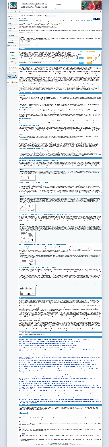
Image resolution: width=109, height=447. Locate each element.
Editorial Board (11, 33)
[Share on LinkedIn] (99, 19)
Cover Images (11, 35)
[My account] (100, 12)
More (35, 32)
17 (34, 187)
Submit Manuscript (23, 11)
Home (9, 11)
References (12, 58)
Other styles (27, 41)
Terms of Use (81, 444)
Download (34, 45)
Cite (54, 15)
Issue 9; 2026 (10, 16)
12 (84, 86)
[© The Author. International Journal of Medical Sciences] (88, 57)
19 (83, 300)
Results (12, 56)
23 (38, 308)
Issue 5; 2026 (10, 25)
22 (36, 308)
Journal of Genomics (12, 72)
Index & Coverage (11, 37)
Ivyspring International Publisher (57, 443)
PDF (94, 15)
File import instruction (41, 45)
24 (44, 309)
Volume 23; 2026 (11, 28)
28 (55, 314)
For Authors (14, 11)
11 (82, 86)
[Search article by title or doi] (16, 45)
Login (30, 11)
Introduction (12, 52)
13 (46, 87)
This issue (49, 15)
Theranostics (12, 61)
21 (37, 307)
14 (61, 88)
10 (67, 84)
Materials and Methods (12, 54)
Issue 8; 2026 (10, 18)
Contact (35, 11)
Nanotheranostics (12, 67)
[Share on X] (96, 19)
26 (89, 313)
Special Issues (11, 42)
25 (20, 313)
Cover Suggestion (11, 40)
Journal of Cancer (12, 69)
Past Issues (10, 30)
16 (36, 186)
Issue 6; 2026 (10, 23)
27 (53, 314)
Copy (22, 41)
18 (84, 187)
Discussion (12, 57)
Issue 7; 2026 (10, 21)
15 (63, 88)
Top (12, 51)
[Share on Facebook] (94, 19)
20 (85, 301)
